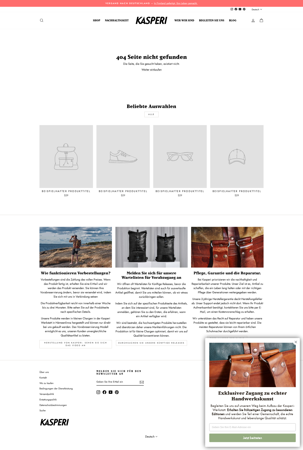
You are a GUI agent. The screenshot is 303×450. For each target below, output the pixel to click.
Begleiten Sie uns (211, 20)
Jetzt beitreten (252, 438)
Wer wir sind (184, 20)
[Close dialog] (296, 342)
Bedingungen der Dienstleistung (56, 388)
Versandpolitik (46, 394)
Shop (96, 20)
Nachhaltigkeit (117, 20)
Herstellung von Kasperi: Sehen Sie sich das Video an (75, 344)
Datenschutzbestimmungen (53, 405)
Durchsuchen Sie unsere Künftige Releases (151, 342)
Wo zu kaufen (46, 383)
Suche (42, 410)
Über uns (44, 372)
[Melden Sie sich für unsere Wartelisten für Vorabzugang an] (151, 247)
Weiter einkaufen (152, 70)
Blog (232, 20)
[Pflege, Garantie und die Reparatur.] (227, 247)
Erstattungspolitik (48, 399)
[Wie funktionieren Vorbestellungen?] (75, 247)
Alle (151, 114)
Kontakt (43, 377)
